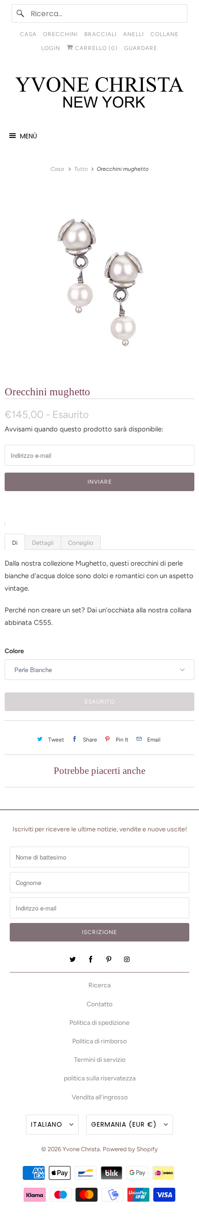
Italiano (48, 1124)
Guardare (140, 48)
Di (15, 542)
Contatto (99, 1004)
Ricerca (99, 985)
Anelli (133, 34)
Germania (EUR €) (125, 1124)
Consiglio (80, 542)
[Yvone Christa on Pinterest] (109, 960)
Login (50, 48)
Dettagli (43, 542)
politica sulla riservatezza (100, 1078)
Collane (164, 34)
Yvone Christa (81, 1149)
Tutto (81, 169)
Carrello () (95, 48)
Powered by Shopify (130, 1149)
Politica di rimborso (99, 1041)
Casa (28, 34)
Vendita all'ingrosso (100, 1097)
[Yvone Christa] (100, 93)
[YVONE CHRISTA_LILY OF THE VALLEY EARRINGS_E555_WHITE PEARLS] (99, 279)
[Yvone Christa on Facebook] (91, 960)
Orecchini (60, 34)
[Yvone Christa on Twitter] (73, 960)
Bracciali (100, 34)
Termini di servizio (99, 1060)
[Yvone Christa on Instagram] (127, 960)
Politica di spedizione (99, 1023)
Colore (14, 651)
